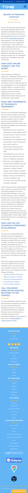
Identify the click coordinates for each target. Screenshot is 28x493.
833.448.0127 (16, 318)
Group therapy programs (11, 282)
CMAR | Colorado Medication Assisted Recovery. (15, 488)
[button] (25, 6)
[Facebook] (9, 344)
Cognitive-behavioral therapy (13, 274)
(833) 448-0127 (21, 1)
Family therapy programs (11, 284)
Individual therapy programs (12, 279)
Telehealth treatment (17, 38)
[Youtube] (15, 344)
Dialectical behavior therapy (12, 277)
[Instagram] (12, 344)
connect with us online (8, 320)
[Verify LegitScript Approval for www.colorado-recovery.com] (14, 481)
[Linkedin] (19, 344)
